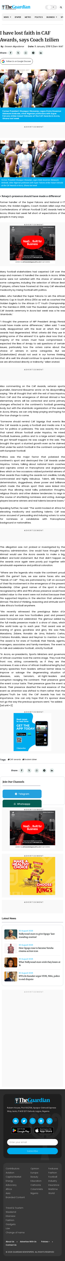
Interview (10, 1216)
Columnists (37, 1189)
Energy (9, 1180)
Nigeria (34, 1193)
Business (51, 17)
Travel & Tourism (14, 1207)
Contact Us (11, 1245)
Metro (28, 17)
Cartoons (36, 1185)
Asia (8, 1193)
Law (8, 1228)
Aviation (10, 1172)
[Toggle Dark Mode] (51, 7)
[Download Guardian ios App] (44, 1130)
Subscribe (32, 1151)
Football (52, 1176)
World (51, 1193)
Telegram (23, 793)
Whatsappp (23, 803)
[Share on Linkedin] (41, 53)
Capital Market (13, 1176)
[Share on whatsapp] (26, 53)
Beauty (34, 1176)
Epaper (18, 17)
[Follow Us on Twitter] (24, 1121)
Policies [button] (44, 1241)
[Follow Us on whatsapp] (49, 1121)
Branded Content (15, 1197)
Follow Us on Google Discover (18, 61)
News (6, 17)
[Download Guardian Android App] (21, 1130)
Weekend (11, 1211)
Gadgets (11, 1224)
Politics (39, 17)
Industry (52, 1180)
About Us (10, 1241)
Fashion (52, 1172)
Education (36, 1180)
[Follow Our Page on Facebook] (16, 1121)
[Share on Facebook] (10, 53)
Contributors (12, 1168)
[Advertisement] (32, 1038)
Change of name (15, 1232)
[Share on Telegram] (33, 53)
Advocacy (11, 1185)
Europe (34, 1172)
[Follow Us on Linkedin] (41, 1121)
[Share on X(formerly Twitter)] (18, 53)
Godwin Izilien (30, 759)
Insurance (53, 1185)
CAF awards (15, 759)
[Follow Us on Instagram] (32, 1121)
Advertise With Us (28, 1241)
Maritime (53, 1189)
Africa (9, 1189)
